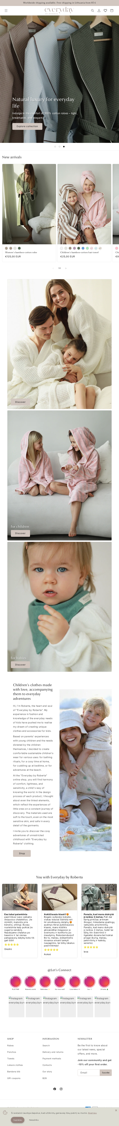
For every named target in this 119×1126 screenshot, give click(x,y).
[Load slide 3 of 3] (64, 146)
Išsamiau (92, 1113)
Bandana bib (13, 1071)
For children (20, 527)
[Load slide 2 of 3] (59, 146)
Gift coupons (13, 1078)
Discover (20, 402)
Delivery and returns (53, 1052)
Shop (22, 853)
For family (18, 395)
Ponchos (11, 1052)
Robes (10, 1045)
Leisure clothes (15, 1065)
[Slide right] (66, 268)
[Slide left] (53, 268)
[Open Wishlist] (105, 10)
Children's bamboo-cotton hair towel (79, 252)
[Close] (116, 1110)
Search (46, 1045)
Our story (47, 1071)
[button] (6, 10)
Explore (21, 126)
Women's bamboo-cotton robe (21, 252)
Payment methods (52, 1058)
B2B (45, 1078)
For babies (18, 658)
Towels (10, 1058)
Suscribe (105, 1073)
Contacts (47, 1065)
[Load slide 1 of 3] (55, 146)
